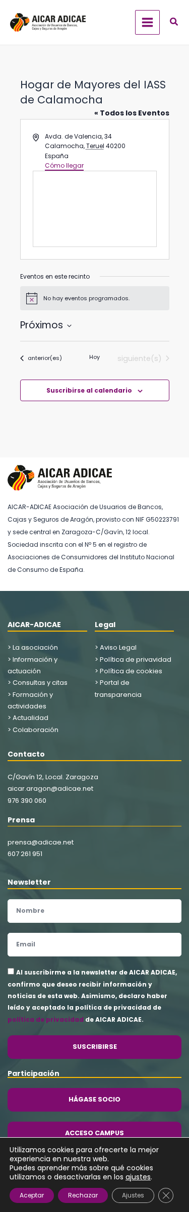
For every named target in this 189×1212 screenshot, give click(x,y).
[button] (174, 23)
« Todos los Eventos (131, 113)
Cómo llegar (64, 165)
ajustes (138, 1176)
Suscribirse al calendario (89, 390)
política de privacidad (46, 1019)
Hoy (94, 357)
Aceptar (32, 1195)
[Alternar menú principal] (147, 22)
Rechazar (83, 1195)
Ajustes (133, 1195)
